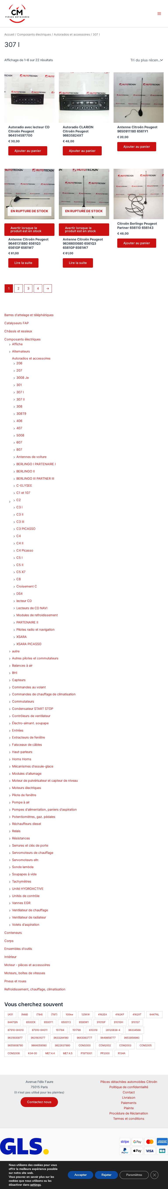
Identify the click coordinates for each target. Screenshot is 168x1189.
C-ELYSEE (24, 486)
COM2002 (105, 1045)
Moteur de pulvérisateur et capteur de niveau (45, 781)
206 (19, 363)
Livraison (128, 1098)
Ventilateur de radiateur (29, 917)
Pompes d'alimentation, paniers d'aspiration (44, 810)
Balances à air (22, 665)
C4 (18, 536)
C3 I (19, 507)
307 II (20, 399)
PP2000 (105, 1053)
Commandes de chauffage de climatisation (44, 694)
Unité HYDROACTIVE (28, 889)
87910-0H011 (39, 1030)
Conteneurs (13, 933)
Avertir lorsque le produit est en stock (25, 229)
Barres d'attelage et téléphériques (29, 315)
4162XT (137, 1014)
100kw (69, 1014)
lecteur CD (24, 601)
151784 (60, 1030)
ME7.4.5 (67, 1053)
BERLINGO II (25, 471)
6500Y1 (48, 1022)
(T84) (39, 1014)
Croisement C (26, 586)
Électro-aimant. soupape (30, 723)
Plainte (129, 1108)
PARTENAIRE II (27, 622)
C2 (18, 500)
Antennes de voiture (31, 457)
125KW (85, 1014)
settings (35, 1185)
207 (19, 370)
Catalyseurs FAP (16, 323)
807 (19, 450)
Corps (9, 941)
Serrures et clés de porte (30, 845)
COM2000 (85, 1045)
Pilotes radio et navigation (35, 630)
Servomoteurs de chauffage (32, 853)
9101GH (118, 1022)
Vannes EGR (21, 903)
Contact (129, 1092)
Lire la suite (23, 263)
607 (19, 442)
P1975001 (86, 1053)
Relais (16, 831)
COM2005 (146, 1045)
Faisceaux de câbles (27, 745)
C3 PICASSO (25, 529)
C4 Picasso (24, 550)
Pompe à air (21, 802)
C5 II (19, 565)
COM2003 (125, 1045)
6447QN (13, 1022)
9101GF (101, 1022)
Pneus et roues (15, 981)
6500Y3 (66, 1022)
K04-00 (32, 1053)
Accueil (9, 34)
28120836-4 (113, 1030)
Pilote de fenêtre (24, 795)
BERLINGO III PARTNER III (35, 479)
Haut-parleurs (22, 752)
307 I (20, 392)
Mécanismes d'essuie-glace (32, 766)
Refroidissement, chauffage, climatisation (34, 989)
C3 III (20, 522)
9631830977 (15, 1037)
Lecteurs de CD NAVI (31, 608)
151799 (76, 1030)
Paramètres (134, 1175)
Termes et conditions (128, 1119)
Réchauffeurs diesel (26, 824)
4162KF (119, 1014)
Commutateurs (23, 701)
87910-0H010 (16, 1030)
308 (19, 406)
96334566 (134, 1030)
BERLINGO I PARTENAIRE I (36, 464)
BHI (14, 673)
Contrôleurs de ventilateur (31, 716)
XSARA (21, 637)
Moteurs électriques (26, 788)
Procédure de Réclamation (128, 1113)
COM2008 (14, 1053)
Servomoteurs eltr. (25, 860)
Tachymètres (21, 881)
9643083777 (84, 1037)
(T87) (54, 1014)
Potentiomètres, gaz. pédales (33, 817)
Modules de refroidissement (37, 615)
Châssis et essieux (18, 331)
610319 (93, 1030)
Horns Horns (21, 759)
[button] (39, 1102)
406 (19, 421)
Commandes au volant (29, 687)
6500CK (31, 1022)
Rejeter (106, 1175)
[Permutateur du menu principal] (159, 13)
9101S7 (135, 1022)
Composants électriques (22, 339)
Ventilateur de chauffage (30, 910)
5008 (20, 435)
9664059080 (39, 1045)
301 (19, 385)
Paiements (128, 1103)
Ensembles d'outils (18, 949)
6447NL (154, 1014)
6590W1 (84, 1022)
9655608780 (15, 1045)
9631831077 (38, 1037)
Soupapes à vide (24, 874)
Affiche (17, 344)
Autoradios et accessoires (31, 358)
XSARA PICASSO (28, 644)
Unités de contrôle (25, 896)
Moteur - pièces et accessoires (27, 965)
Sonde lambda (22, 867)
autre (15, 651)
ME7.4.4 (50, 1053)
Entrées (17, 730)
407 (19, 428)
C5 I (19, 558)
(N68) (24, 1014)
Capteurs (19, 680)
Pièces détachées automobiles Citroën (128, 1082)
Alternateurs (21, 351)
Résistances (21, 838)
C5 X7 (20, 572)
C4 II (19, 543)
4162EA (102, 1014)
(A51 (10, 1014)
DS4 (19, 594)
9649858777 (108, 1037)
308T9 (21, 414)
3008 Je (22, 378)
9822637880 (62, 1045)
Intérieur (10, 957)
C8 (18, 579)
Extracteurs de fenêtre (28, 737)
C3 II (19, 514)
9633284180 (61, 1037)
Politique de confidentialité (128, 1087)
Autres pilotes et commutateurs (35, 658)
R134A (121, 1053)
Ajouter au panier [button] (27, 151)
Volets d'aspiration (25, 925)
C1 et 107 (23, 493)
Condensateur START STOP (32, 709)
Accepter (80, 1175)
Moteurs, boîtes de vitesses (24, 973)
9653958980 (131, 1037)
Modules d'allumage (26, 774)
